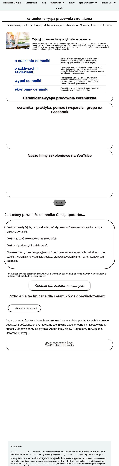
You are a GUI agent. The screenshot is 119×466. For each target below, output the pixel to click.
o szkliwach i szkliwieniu (26, 70)
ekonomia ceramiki (31, 89)
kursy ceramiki (100, 458)
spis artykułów (86, 2)
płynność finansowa (26, 463)
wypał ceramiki (28, 81)
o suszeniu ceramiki (32, 61)
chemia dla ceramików (77, 451)
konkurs (102, 455)
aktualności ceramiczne (16, 452)
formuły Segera (52, 454)
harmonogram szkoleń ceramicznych (69, 455)
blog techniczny (28, 452)
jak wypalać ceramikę (90, 454)
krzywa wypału (49, 458)
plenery (63, 461)
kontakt (59, 8)
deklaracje (107, 2)
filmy (71, 2)
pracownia (56, 2)
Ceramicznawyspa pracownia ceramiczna (59, 98)
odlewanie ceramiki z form (37, 461)
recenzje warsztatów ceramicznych (45, 463)
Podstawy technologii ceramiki (81, 461)
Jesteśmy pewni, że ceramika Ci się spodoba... (45, 215)
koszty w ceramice (28, 458)
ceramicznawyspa (12, 2)
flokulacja (42, 455)
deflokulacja (29, 455)
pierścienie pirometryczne (52, 461)
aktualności (31, 2)
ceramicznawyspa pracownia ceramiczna (59, 18)
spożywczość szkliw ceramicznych (71, 463)
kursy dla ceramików (19, 461)
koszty (13, 458)
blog (44, 2)
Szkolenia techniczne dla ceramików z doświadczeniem (58, 296)
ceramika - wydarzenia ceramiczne (48, 451)
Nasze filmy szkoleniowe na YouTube (60, 155)
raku (34, 463)
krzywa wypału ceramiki (77, 458)
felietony (35, 455)
